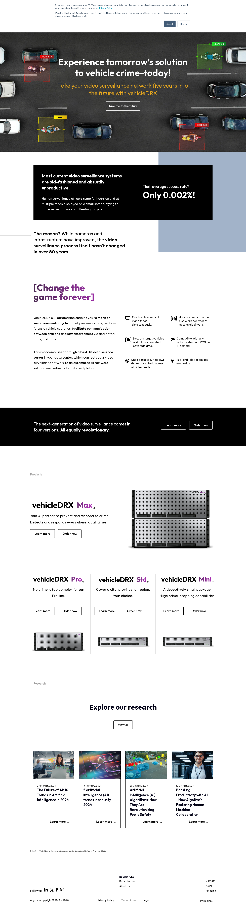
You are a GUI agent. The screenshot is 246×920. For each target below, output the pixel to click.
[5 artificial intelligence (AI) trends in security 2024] (99, 765)
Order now (201, 425)
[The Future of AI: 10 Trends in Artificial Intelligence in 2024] (53, 765)
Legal (146, 900)
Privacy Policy (106, 900)
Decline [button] (183, 23)
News (209, 885)
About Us (124, 886)
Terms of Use (128, 900)
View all (123, 725)
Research (211, 890)
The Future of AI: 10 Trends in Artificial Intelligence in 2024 (53, 795)
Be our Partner (127, 881)
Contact (210, 880)
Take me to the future (123, 106)
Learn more (173, 425)
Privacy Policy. (105, 8)
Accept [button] (170, 23)
